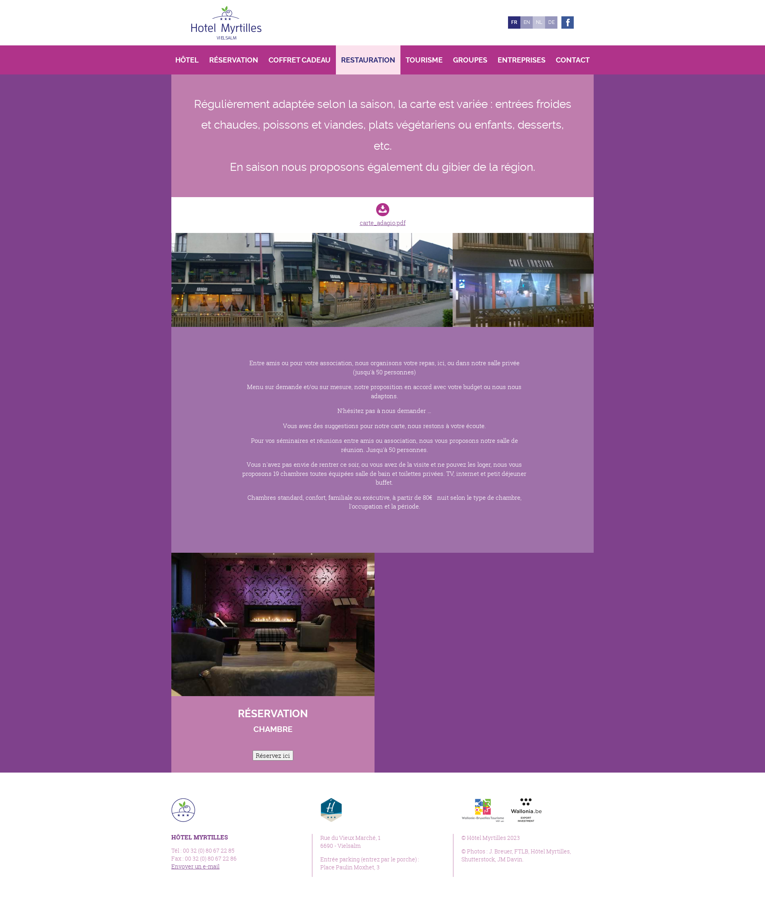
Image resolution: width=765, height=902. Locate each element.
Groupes (470, 60)
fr (514, 22)
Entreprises (521, 60)
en (527, 22)
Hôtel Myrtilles (226, 22)
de (551, 22)
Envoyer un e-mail (195, 866)
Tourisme (424, 60)
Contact (573, 60)
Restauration (368, 60)
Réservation (233, 60)
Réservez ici (273, 755)
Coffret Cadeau (300, 60)
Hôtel (187, 60)
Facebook (567, 22)
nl (539, 22)
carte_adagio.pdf (383, 223)
